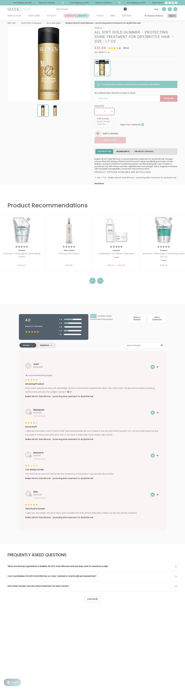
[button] (153, 367)
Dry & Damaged (53, 23)
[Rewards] (12, 682)
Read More (99, 183)
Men (113, 15)
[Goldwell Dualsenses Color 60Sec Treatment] (116, 230)
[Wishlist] (170, 9)
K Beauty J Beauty (76, 15)
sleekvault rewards (155, 16)
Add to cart (110, 140)
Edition (126, 15)
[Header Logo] (19, 9)
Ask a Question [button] (157, 318)
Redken (98, 27)
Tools (100, 15)
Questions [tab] (44, 345)
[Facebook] (166, 3)
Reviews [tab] (26, 345)
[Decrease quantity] (97, 111)
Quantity (99, 106)
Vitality (51, 15)
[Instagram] (173, 3)
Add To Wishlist (110, 133)
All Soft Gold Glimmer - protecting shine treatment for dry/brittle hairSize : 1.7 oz (134, 37)
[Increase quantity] (112, 111)
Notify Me (169, 98)
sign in (172, 16)
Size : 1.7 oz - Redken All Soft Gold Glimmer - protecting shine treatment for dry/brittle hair (136, 177)
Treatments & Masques (31, 23)
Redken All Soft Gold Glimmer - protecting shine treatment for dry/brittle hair (59, 396)
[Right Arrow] (100, 281)
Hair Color (14, 15)
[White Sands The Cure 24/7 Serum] (68, 230)
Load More (92, 599)
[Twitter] (169, 3)
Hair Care (34, 15)
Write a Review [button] (137, 318)
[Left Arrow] (92, 281)
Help (156, 9)
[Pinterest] (176, 3)
